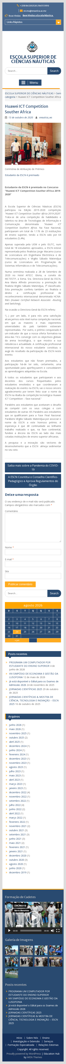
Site (7, 571)
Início (19, 1038)
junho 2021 (15, 838)
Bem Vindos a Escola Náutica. (38, 15)
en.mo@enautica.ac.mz (35, 11)
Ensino (46, 1038)
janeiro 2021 (16, 851)
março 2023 (15, 783)
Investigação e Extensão (26, 1041)
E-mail (9, 559)
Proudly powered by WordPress (23, 1053)
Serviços (48, 1041)
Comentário (11, 511)
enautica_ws (45, 117)
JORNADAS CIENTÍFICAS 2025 (25, 689)
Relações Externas (48, 1045)
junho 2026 (15, 724)
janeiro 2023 (16, 788)
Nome (9, 547)
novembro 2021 (18, 826)
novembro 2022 (18, 796)
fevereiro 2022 (17, 821)
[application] (33, 918)
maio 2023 (15, 775)
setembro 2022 (17, 800)
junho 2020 (15, 868)
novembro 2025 (18, 733)
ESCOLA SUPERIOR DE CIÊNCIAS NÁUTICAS (33, 59)
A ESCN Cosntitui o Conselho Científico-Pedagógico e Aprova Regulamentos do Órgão (33, 481)
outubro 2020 (16, 859)
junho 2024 (15, 750)
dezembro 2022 (17, 792)
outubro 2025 (16, 737)
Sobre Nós (32, 1038)
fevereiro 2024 (17, 754)
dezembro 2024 (17, 746)
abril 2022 (14, 813)
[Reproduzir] (9, 930)
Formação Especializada (21, 1045)
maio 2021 (15, 842)
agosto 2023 (16, 767)
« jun (17, 640)
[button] (33, 918)
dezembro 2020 (17, 855)
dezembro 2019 (17, 872)
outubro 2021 (16, 830)
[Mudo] (52, 930)
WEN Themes (34, 1057)
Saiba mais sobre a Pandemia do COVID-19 (33, 467)
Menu (34, 82)
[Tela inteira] (58, 930)
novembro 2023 (18, 762)
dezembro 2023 (17, 758)
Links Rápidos (14, 22)
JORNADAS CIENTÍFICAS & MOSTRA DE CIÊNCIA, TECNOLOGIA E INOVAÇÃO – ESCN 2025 (34, 700)
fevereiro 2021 (17, 847)
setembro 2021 (17, 834)
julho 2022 (15, 805)
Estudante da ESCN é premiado (22, 175)
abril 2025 (14, 741)
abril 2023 (14, 779)
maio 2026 (15, 729)
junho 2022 (15, 809)
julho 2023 (15, 771)
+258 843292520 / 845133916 (34, 5)
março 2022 (15, 817)
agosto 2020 (16, 864)
